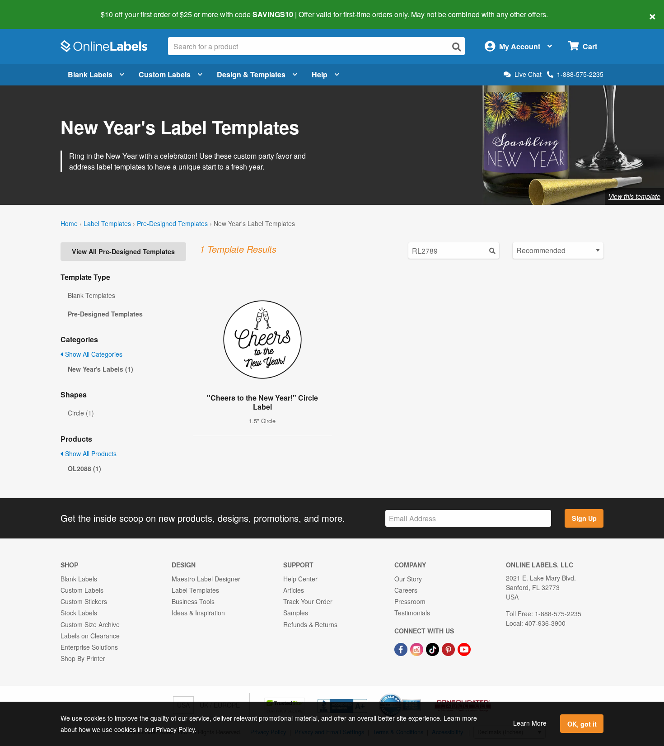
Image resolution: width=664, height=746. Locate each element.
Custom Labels (165, 74)
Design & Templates (251, 74)
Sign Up (584, 518)
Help (319, 74)
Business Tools (193, 601)
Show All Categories (92, 354)
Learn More (530, 722)
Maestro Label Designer (206, 578)
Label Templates (107, 223)
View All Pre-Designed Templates (123, 251)
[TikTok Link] (433, 648)
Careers (405, 590)
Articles (293, 590)
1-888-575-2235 (580, 74)
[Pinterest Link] (449, 648)
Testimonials (412, 612)
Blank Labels (90, 74)
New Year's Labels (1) (100, 368)
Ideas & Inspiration (198, 612)
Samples (295, 612)
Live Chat (528, 74)
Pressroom (410, 601)
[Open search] (457, 46)
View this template (634, 196)
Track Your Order (307, 601)
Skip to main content (33, 8)
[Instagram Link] (417, 648)
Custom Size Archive (90, 624)
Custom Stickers (84, 601)
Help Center (300, 578)
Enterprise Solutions (89, 647)
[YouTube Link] (464, 648)
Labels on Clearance (90, 635)
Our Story (408, 578)
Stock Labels (79, 612)
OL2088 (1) (84, 468)
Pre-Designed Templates (172, 223)
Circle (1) (81, 412)
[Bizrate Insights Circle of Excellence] (418, 694)
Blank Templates (91, 295)
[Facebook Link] (401, 648)
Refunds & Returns (310, 624)
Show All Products (90, 453)
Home (69, 223)
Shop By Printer (83, 658)
